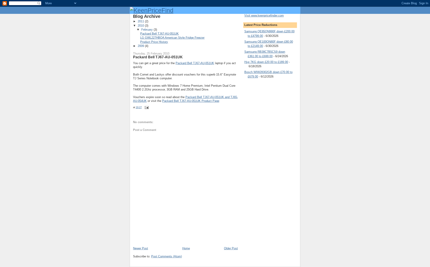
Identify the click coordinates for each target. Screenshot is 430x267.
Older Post (231, 248)
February (147, 29)
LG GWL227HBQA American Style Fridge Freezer (172, 37)
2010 (141, 25)
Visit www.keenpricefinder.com (264, 15)
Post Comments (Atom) (166, 256)
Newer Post (140, 248)
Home (186, 248)
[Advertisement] (185, 236)
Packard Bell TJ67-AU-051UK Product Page (190, 101)
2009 (141, 46)
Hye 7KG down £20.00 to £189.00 (266, 62)
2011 (141, 21)
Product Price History (154, 42)
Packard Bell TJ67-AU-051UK (159, 33)
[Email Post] (146, 107)
